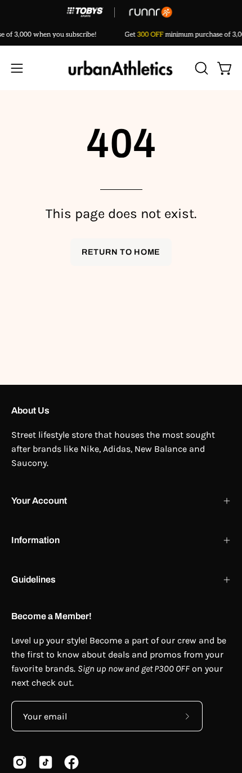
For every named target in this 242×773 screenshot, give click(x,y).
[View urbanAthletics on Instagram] (19, 762)
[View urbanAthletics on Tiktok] (45, 762)
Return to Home (121, 251)
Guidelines (33, 579)
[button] (200, 68)
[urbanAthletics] (121, 68)
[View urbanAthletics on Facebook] (71, 762)
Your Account (39, 500)
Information (35, 540)
